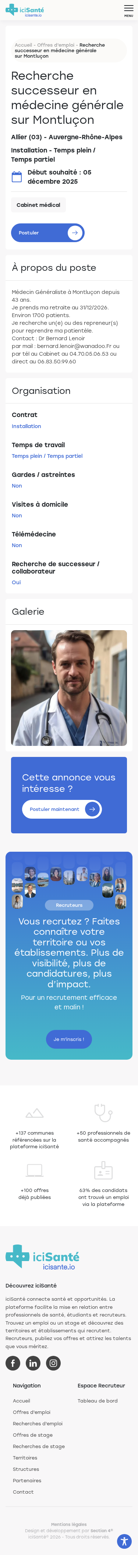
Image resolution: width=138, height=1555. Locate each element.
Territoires (25, 1458)
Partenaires (27, 1480)
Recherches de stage (39, 1446)
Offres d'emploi (55, 45)
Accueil (23, 45)
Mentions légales (69, 1524)
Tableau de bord (98, 1401)
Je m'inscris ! (69, 1039)
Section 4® (102, 1530)
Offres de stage (33, 1435)
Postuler (29, 233)
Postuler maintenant (54, 809)
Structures (26, 1469)
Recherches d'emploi (38, 1423)
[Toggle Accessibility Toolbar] (124, 1541)
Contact (23, 1492)
